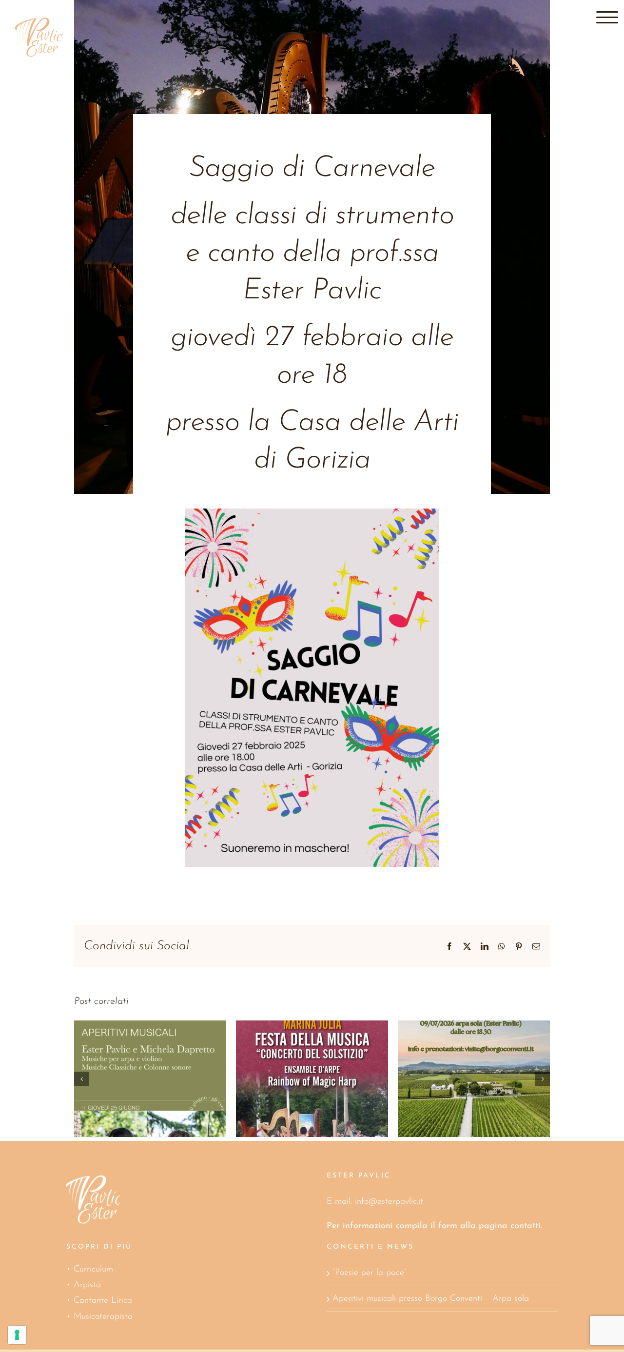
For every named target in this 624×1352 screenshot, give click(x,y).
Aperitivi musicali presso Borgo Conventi (298, 1056)
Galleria (163, 1047)
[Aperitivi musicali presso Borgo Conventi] (312, 1078)
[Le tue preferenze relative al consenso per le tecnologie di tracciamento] (17, 1335)
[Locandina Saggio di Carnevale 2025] (312, 513)
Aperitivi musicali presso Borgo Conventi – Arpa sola (430, 1298)
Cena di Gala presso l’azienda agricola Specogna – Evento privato (459, 1037)
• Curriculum (89, 1269)
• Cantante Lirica (99, 1300)
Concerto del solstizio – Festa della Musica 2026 (136, 1047)
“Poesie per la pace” (369, 1273)
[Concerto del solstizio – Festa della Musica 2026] (150, 1078)
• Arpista (83, 1285)
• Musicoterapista (99, 1317)
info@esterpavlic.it (389, 1201)
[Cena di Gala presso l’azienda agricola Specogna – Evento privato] (474, 1078)
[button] (81, 1079)
